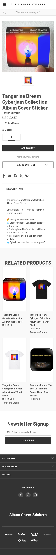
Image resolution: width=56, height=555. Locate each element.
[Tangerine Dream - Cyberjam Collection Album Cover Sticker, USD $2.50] (14, 289)
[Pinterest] (26, 176)
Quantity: (7, 130)
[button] (10, 123)
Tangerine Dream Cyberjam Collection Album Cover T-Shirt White (12, 390)
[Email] (9, 176)
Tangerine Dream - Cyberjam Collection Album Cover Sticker (12, 318)
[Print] (15, 176)
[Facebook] (3, 176)
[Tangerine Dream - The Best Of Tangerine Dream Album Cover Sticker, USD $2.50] (41, 359)
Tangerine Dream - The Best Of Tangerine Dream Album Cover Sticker (41, 390)
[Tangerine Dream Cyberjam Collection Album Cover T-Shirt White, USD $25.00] (14, 359)
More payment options (28, 157)
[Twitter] (21, 176)
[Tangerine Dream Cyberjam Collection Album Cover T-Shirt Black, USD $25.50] (41, 289)
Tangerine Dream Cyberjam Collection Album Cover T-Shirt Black (40, 320)
